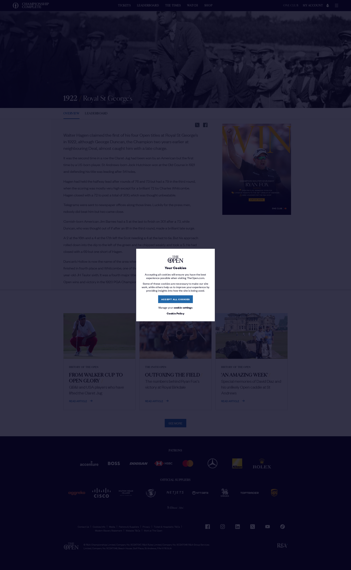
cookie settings (183, 307)
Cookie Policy (175, 313)
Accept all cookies (175, 299)
